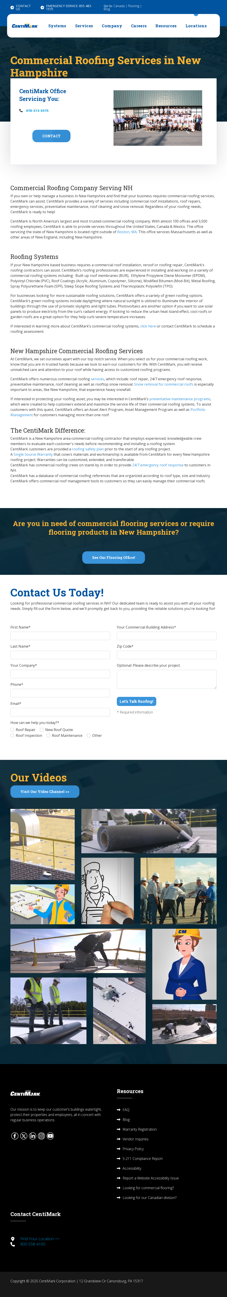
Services (84, 25)
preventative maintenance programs (179, 398)
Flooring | (135, 6)
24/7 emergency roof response (158, 465)
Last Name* (20, 646)
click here (148, 326)
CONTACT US (23, 7)
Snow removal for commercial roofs (163, 384)
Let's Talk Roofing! (136, 701)
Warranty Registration (140, 1129)
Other (97, 735)
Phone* (16, 684)
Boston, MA (127, 231)
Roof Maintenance (67, 735)
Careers (139, 25)
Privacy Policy (133, 1148)
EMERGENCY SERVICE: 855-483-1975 (69, 7)
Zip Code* (125, 646)
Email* (15, 703)
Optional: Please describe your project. (148, 665)
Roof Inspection (29, 735)
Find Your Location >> (39, 1238)
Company (112, 25)
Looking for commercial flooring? (148, 1187)
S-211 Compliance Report (143, 1158)
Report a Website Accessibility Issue (151, 1178)
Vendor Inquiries (136, 1139)
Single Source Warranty (33, 454)
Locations (196, 25)
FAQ (126, 1109)
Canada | (121, 6)
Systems (57, 25)
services (97, 378)
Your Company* (23, 665)
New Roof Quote (59, 729)
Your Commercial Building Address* (146, 627)
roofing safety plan (88, 449)
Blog (107, 9)
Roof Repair (25, 729)
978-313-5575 (37, 110)
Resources (165, 25)
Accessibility (132, 1168)
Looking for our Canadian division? (149, 1197)
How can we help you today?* (34, 722)
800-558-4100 (32, 1244)
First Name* (20, 627)
